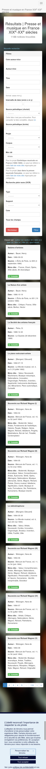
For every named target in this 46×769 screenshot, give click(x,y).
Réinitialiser (12, 230)
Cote (8, 210)
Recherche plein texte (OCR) (18, 182)
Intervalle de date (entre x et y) (19, 100)
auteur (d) (29, 240)
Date (8, 87)
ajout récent (34, 242)
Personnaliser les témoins (24, 751)
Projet (8, 133)
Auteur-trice (11, 68)
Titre (8, 78)
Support (9, 201)
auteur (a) (19, 240)
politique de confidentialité (23, 767)
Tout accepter (23, 762)
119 (32, 685)
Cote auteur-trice (13, 59)
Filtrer (36, 230)
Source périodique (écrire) (17, 124)
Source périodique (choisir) (18, 109)
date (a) (37, 240)
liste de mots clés (17, 165)
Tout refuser (23, 757)
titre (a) (18, 242)
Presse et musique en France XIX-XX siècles (22, 10)
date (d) (10, 242)
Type (8, 191)
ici (35, 120)
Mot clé (9, 152)
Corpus (9, 143)
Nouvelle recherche (12, 48)
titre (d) (25, 242)
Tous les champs (13, 219)
